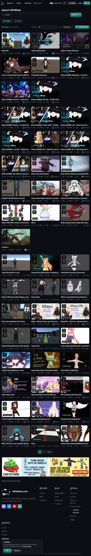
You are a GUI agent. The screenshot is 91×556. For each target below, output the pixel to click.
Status (72, 520)
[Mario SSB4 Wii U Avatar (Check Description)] (16, 215)
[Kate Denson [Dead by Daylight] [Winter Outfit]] (75, 166)
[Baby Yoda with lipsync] (45, 166)
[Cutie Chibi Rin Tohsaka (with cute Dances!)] (16, 412)
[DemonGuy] (45, 290)
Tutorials (27, 3)
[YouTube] (14, 506)
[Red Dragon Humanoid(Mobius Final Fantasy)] (75, 436)
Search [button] (9, 3)
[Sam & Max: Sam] (16, 387)
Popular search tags (13, 481)
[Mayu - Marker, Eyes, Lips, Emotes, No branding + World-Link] (45, 314)
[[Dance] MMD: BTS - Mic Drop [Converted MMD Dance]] (75, 142)
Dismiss (17, 551)
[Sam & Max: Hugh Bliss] (75, 363)
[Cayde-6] (16, 240)
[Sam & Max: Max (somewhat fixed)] (45, 363)
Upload (73, 3)
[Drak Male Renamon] (45, 68)
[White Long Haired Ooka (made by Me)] (75, 290)
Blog (41, 497)
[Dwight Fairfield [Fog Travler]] (16, 191)
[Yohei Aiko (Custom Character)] (75, 265)
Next (48, 452)
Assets (8, 21)
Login (80, 3)
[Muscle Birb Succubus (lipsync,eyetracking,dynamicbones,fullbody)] (16, 290)
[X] (9, 506)
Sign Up (4, 531)
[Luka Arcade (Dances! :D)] (45, 412)
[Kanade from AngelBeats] (75, 412)
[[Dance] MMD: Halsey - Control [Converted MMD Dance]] (16, 118)
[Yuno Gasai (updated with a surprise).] (75, 339)
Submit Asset (83, 27)
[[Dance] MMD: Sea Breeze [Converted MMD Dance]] (16, 166)
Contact (73, 497)
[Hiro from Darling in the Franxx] (16, 314)
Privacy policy (27, 546)
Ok (8, 551)
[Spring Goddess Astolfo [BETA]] (45, 387)
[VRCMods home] (2, 3)
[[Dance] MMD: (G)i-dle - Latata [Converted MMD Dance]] (16, 92)
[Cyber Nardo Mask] (45, 43)
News (57, 497)
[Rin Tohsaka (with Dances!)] (75, 387)
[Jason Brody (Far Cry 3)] (16, 265)
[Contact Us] (20, 506)
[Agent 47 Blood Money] (75, 43)
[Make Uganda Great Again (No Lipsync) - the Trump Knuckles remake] (75, 215)
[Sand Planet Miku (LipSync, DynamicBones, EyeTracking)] (45, 191)
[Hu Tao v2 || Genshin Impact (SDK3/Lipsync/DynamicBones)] (16, 68)
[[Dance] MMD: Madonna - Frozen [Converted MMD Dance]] (75, 68)
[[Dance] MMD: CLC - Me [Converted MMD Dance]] (75, 118)
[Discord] (4, 506)
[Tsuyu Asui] (45, 339)
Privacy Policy (75, 506)
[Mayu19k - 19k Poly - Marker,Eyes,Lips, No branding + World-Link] (75, 314)
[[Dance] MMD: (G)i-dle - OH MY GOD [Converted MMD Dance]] (45, 92)
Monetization (59, 493)
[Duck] (45, 436)
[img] (45, 467)
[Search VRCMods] (64, 3)
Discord (39, 3)
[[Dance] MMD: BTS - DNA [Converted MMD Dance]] (45, 142)
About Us (73, 493)
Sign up (86, 3)
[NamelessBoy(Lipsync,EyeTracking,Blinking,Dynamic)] (16, 339)
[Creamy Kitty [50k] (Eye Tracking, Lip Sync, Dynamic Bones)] (45, 265)
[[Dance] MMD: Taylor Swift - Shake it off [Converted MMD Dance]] (45, 118)
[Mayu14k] (16, 43)
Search (42, 493)
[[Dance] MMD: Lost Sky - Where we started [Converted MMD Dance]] (16, 142)
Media (19, 21)
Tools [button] (18, 3)
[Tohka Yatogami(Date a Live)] (16, 363)
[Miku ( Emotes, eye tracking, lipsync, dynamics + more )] (16, 436)
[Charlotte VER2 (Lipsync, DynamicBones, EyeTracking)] (75, 191)
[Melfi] (45, 215)
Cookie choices (76, 511)
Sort (60, 27)
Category (34, 27)
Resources (59, 500)
